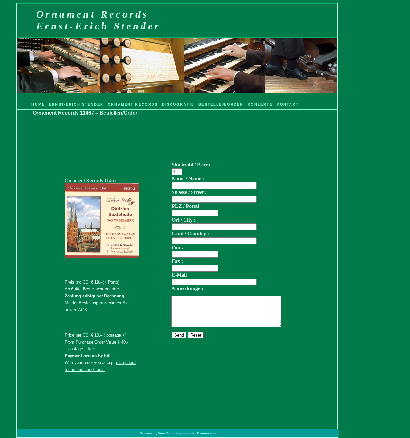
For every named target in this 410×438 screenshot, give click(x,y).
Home (38, 104)
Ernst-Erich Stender (76, 104)
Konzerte (260, 104)
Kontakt (288, 104)
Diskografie (178, 104)
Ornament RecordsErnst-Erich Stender (98, 20)
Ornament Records (133, 104)
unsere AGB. (76, 309)
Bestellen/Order (220, 104)
